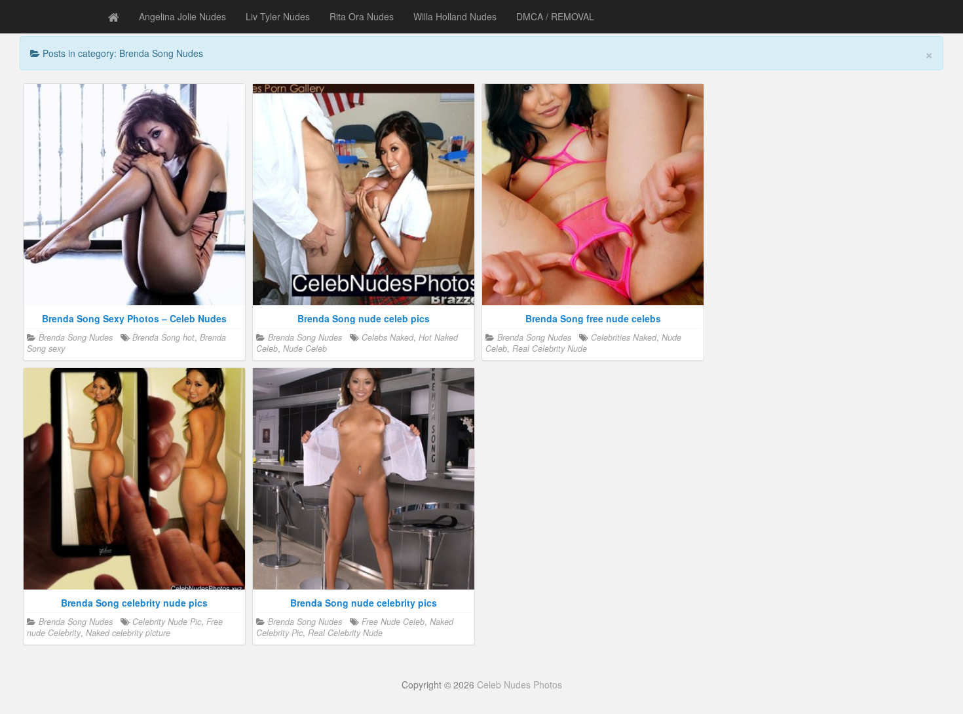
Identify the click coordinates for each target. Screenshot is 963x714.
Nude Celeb (305, 348)
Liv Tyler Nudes (278, 16)
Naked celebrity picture (128, 633)
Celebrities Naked (623, 337)
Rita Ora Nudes (362, 16)
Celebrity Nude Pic (166, 622)
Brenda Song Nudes (76, 337)
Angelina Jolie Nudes (182, 16)
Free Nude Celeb (393, 622)
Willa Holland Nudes (455, 16)
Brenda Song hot (163, 337)
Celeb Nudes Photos (519, 684)
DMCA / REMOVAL (555, 16)
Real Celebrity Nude (549, 348)
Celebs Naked (387, 337)
